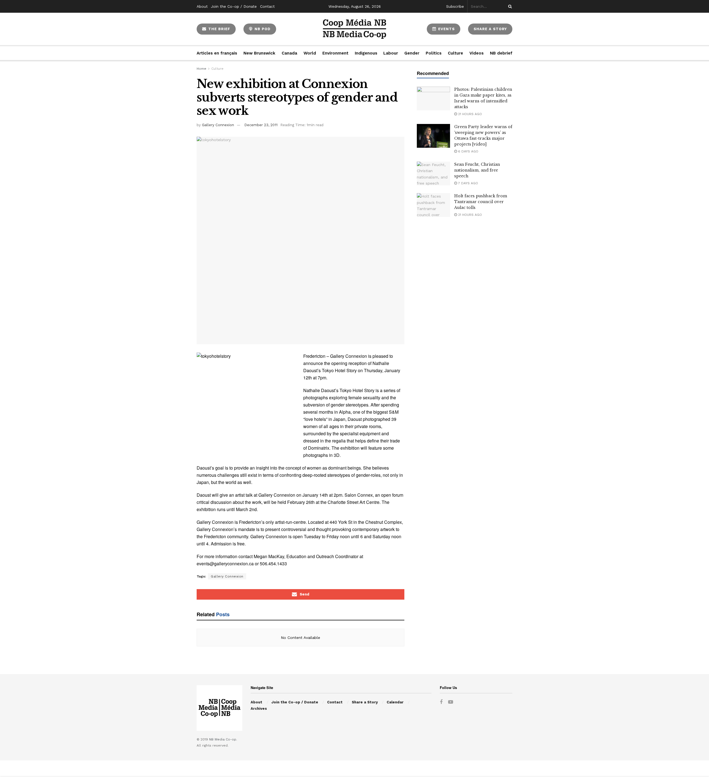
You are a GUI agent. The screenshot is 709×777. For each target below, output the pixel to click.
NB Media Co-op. (223, 739)
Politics (433, 53)
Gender (411, 53)
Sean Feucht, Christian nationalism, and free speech (477, 170)
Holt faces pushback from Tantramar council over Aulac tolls (480, 201)
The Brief (218, 29)
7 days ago (467, 183)
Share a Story (365, 702)
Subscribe (455, 6)
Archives (259, 708)
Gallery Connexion (218, 125)
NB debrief (501, 53)
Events (446, 29)
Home (201, 69)
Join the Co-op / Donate (234, 6)
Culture (455, 53)
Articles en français (217, 53)
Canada (289, 53)
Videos (476, 53)
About (202, 6)
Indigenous (366, 53)
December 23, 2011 (261, 125)
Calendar (395, 702)
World (310, 53)
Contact (267, 6)
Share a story (490, 29)
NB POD (262, 29)
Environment (335, 53)
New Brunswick (259, 53)
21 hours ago (469, 114)
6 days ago (467, 151)
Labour (390, 53)
